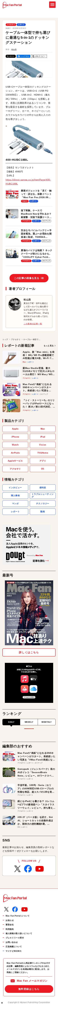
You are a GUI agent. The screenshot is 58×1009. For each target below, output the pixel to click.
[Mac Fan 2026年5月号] (29, 612)
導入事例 (15, 495)
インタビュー (15, 487)
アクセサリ (11, 24)
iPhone (15, 437)
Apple (15, 429)
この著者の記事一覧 (33, 324)
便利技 (42, 487)
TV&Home (42, 453)
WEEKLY (29, 722)
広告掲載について (14, 946)
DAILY (11, 722)
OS (42, 469)
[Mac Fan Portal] (12, 5)
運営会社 (10, 925)
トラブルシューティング (42, 495)
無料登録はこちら (29, 989)
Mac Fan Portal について (17, 916)
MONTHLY (47, 722)
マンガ (15, 503)
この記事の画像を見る (29, 278)
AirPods (15, 453)
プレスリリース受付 (15, 938)
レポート (21, 24)
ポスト (12, 56)
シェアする (24, 56)
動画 (42, 511)
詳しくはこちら (29, 652)
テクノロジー (42, 503)
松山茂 (14, 49)
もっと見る (49, 346)
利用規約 (10, 929)
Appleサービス (15, 461)
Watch (15, 445)
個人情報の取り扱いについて (19, 933)
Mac (43, 429)
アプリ (42, 461)
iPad (42, 437)
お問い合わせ (12, 942)
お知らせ (10, 920)
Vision (42, 445)
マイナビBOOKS (13, 951)
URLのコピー (40, 56)
